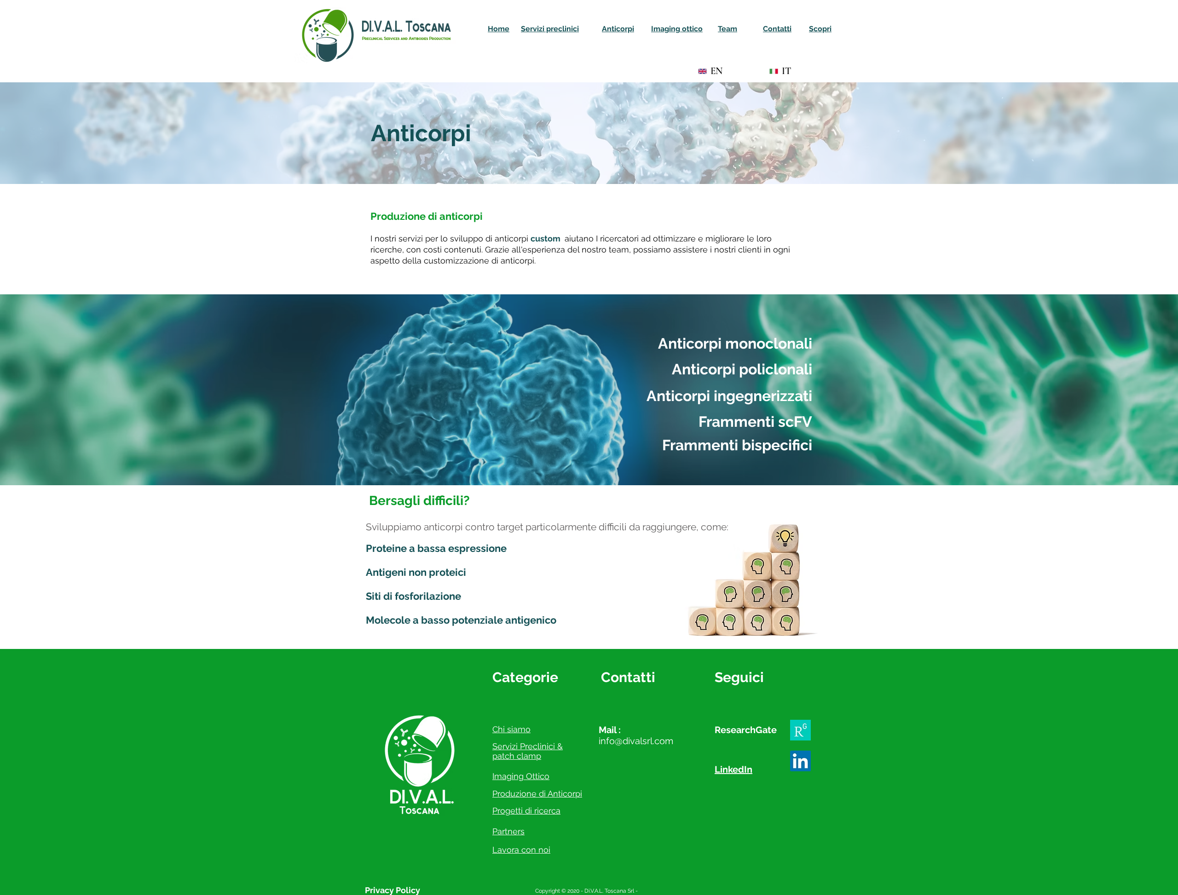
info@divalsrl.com (636, 740)
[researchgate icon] (800, 730)
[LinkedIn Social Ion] (800, 761)
